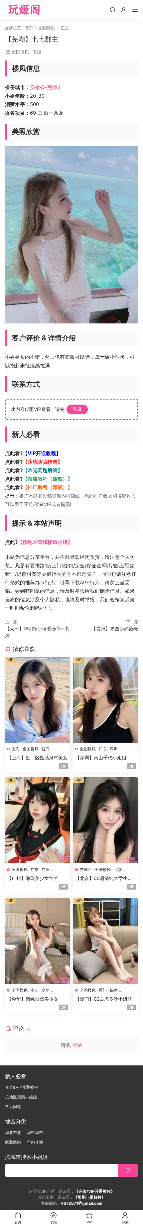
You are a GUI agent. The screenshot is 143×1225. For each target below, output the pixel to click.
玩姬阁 (24, 10)
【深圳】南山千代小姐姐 (100, 757)
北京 (118, 869)
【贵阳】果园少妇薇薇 (114, 628)
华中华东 (35, 1132)
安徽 (37, 52)
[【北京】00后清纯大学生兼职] (105, 820)
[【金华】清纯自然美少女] (37, 941)
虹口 (46, 748)
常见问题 (13, 1106)
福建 (114, 990)
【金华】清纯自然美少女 (32, 999)
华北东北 (13, 1132)
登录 (77, 409)
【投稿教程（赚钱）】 (47, 479)
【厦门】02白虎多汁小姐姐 (103, 999)
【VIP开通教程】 (42, 453)
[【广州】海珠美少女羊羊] (37, 820)
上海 (16, 748)
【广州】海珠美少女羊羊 (32, 878)
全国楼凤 (20, 52)
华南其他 (35, 1142)
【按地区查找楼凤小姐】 (45, 542)
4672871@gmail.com (81, 1203)
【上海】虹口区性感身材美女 (37, 757)
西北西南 (13, 1142)
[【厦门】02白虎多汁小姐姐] (105, 941)
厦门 (103, 990)
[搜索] (112, 9)
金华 (46, 990)
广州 (46, 869)
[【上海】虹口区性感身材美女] (37, 700)
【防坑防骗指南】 (43, 462)
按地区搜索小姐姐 (21, 1096)
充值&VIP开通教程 (21, 1087)
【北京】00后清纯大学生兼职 (103, 878)
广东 (103, 748)
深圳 (114, 748)
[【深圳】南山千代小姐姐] (105, 700)
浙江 (35, 990)
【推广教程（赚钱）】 (47, 487)
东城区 (86, 869)
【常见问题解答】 (43, 470)
